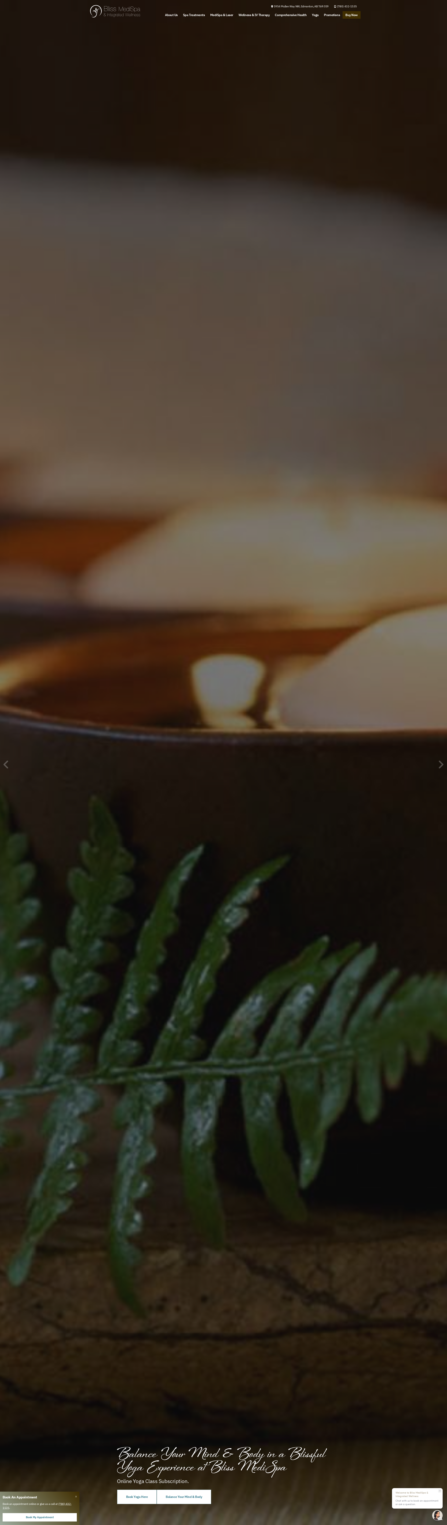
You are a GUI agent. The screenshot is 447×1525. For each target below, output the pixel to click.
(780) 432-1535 (347, 6)
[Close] (76, 1496)
